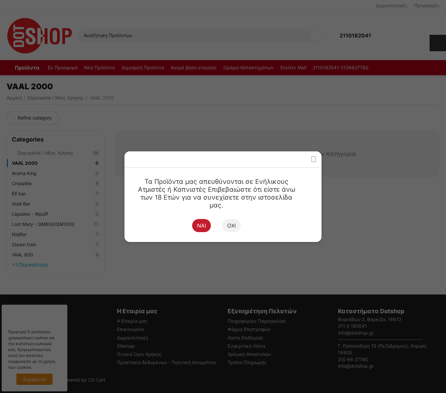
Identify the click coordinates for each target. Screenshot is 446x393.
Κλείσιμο (313, 159)
